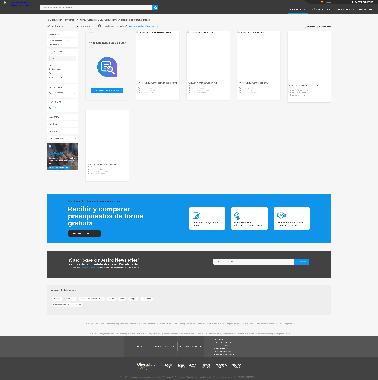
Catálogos (316, 9)
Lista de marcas (220, 339)
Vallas (122, 299)
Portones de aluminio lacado (91, 299)
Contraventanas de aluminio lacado (67, 305)
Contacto (158, 36)
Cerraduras (146, 299)
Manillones (70, 299)
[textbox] (96, 7)
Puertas (111, 299)
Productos (296, 9)
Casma (56, 69)
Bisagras (133, 299)
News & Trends (344, 9)
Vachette (57, 78)
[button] (62, 51)
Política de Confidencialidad (90, 268)
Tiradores (57, 299)
